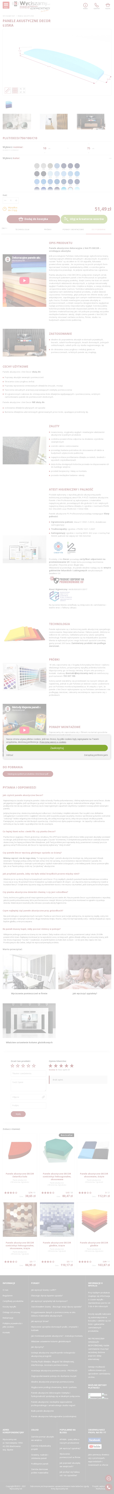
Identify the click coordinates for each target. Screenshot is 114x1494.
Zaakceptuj (57, 748)
